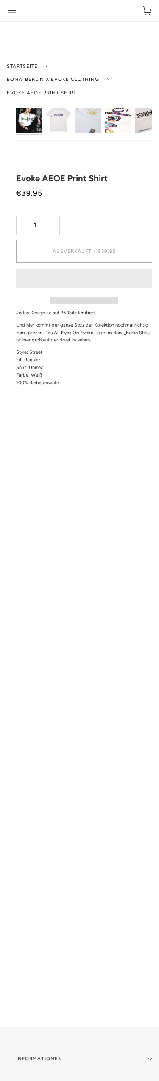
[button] (84, 280)
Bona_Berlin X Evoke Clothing (53, 79)
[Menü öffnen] (12, 10)
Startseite (22, 66)
